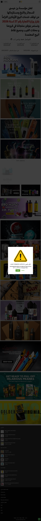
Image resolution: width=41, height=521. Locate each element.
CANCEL (22, 270)
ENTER (18, 270)
